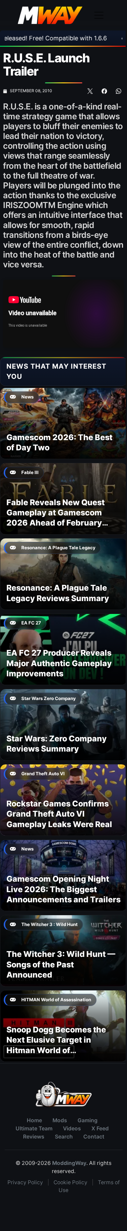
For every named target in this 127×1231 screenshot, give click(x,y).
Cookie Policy (70, 1182)
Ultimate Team (34, 1128)
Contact (93, 1136)
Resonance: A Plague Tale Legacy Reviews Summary (57, 593)
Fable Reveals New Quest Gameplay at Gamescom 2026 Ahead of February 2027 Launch (55, 517)
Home (34, 1120)
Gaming (88, 1120)
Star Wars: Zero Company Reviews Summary (56, 744)
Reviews (33, 1136)
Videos (72, 1128)
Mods (59, 1120)
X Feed (100, 1128)
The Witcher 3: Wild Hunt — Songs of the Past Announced (60, 964)
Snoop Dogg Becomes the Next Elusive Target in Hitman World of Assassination (56, 1045)
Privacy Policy (25, 1182)
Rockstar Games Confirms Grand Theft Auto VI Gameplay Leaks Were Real (59, 814)
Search (64, 1136)
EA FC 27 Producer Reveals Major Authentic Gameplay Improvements (59, 663)
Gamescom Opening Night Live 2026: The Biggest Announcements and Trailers (63, 889)
